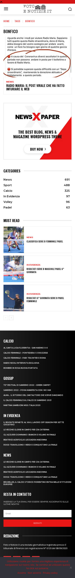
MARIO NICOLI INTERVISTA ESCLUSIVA (21, 363)
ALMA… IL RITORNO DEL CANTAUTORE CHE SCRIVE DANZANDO (33, 395)
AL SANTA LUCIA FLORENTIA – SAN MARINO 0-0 (25, 348)
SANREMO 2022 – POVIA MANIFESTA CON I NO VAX (27, 390)
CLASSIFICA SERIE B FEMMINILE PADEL (45, 241)
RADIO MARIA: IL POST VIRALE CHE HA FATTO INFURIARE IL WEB (35, 87)
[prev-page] (5, 318)
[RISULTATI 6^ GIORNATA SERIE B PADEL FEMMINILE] (13, 298)
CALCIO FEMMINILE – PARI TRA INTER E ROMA (24, 358)
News (10, 82)
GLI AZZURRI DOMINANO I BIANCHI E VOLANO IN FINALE (29, 435)
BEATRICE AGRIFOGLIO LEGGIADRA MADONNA (25, 440)
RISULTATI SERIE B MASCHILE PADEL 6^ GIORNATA (45, 270)
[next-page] (11, 318)
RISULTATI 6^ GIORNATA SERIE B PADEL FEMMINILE (45, 299)
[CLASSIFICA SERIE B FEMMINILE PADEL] (13, 240)
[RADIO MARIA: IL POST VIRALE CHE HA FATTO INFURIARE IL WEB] (37, 57)
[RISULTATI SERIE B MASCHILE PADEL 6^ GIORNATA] (13, 269)
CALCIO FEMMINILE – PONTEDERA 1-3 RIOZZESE (25, 353)
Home (6, 21)
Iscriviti (37, 523)
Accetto (21, 572)
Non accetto (34, 572)
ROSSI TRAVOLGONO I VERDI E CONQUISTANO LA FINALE (30, 445)
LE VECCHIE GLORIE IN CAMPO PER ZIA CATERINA (26, 430)
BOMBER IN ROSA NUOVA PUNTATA (20, 368)
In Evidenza (33, 265)
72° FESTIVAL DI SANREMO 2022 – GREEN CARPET (27, 385)
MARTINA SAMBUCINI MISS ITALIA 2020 (21, 405)
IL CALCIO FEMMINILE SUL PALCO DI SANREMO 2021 (27, 400)
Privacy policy (50, 572)
